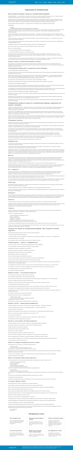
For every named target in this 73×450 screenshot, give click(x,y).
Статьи (40, 2)
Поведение (50, 2)
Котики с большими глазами (55, 418)
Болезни (54, 2)
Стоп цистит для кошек (16, 430)
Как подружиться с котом (55, 430)
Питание (59, 2)
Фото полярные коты (15, 418)
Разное (63, 2)
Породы (44, 2)
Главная (36, 2)
